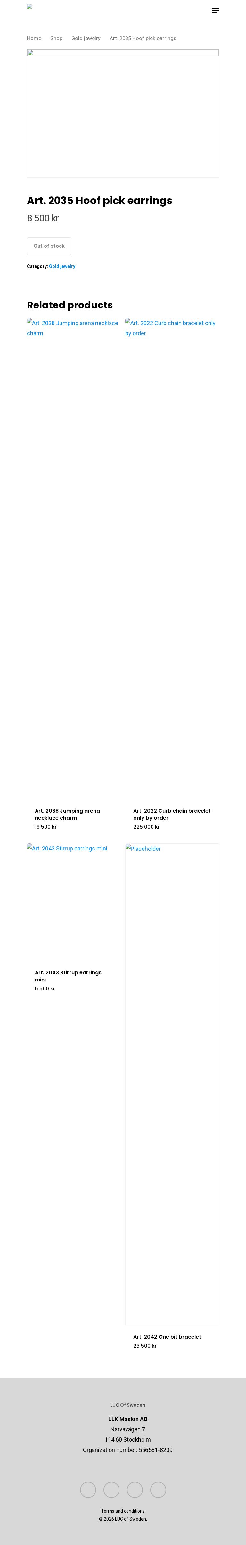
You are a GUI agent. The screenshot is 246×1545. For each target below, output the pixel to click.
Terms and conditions (123, 1511)
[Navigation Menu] (215, 10)
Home (34, 38)
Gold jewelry (86, 38)
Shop (56, 38)
